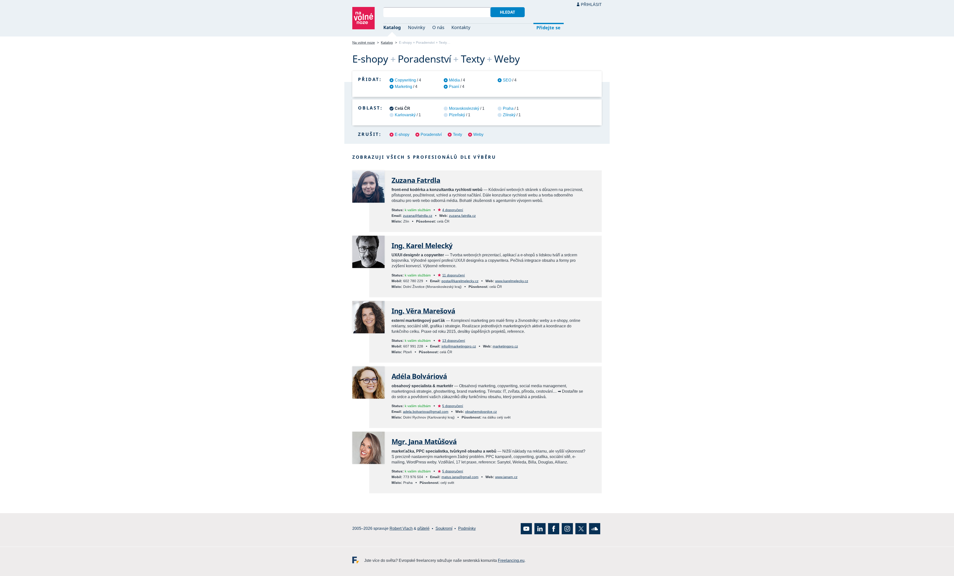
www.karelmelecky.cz (511, 281)
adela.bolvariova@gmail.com (425, 412)
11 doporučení (453, 275)
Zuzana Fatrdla (416, 180)
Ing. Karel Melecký (422, 245)
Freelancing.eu (358, 560)
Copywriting (405, 80)
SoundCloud (594, 528)
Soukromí (444, 529)
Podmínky (467, 529)
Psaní (454, 86)
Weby (478, 134)
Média (454, 80)
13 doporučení (453, 341)
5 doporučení (452, 406)
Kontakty (460, 27)
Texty (457, 134)
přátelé (423, 529)
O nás (438, 27)
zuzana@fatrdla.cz (417, 216)
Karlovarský (405, 115)
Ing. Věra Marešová (423, 310)
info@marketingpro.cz (458, 346)
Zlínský (509, 115)
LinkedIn (540, 528)
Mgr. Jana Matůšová (424, 441)
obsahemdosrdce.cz (481, 412)
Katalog (392, 27)
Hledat (507, 12)
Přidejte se (548, 28)
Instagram (567, 528)
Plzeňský (457, 115)
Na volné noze (363, 42)
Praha (508, 108)
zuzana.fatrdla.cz (462, 216)
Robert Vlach (401, 529)
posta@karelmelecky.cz (459, 281)
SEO (507, 80)
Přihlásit (591, 4)
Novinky (416, 27)
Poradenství (431, 134)
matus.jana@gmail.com (459, 477)
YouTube (526, 528)
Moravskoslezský (464, 108)
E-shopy (402, 134)
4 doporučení (452, 210)
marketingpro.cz (505, 346)
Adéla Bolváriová (419, 376)
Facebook (553, 528)
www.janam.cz (506, 477)
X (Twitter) (581, 528)
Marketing (403, 86)
